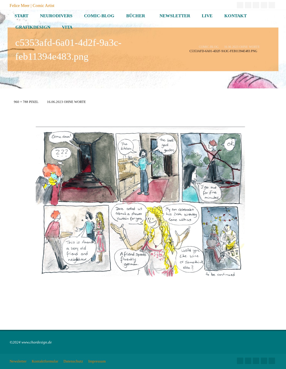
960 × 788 (21, 102)
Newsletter (18, 361)
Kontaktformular (45, 361)
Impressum (97, 361)
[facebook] (264, 5)
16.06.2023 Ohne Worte (242, 47)
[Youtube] (248, 5)
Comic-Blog (209, 47)
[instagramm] (240, 5)
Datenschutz (73, 361)
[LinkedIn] (256, 5)
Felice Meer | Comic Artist (32, 5)
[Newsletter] (272, 5)
